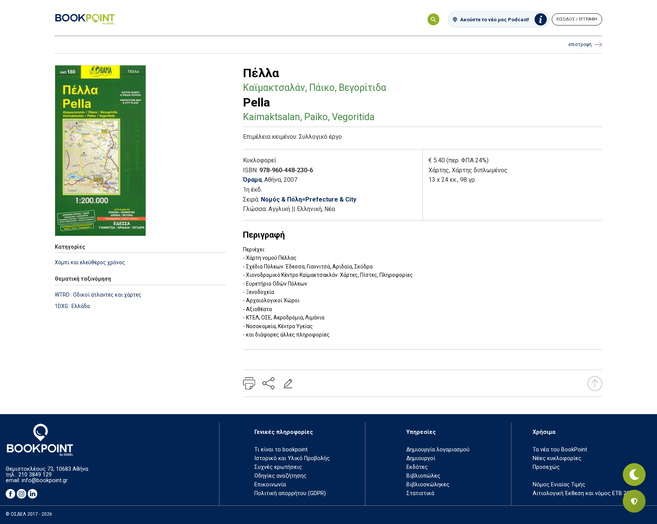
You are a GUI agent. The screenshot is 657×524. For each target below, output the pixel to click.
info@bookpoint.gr (45, 480)
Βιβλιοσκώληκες (427, 484)
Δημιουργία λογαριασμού (438, 449)
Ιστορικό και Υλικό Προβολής (292, 458)
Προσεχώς (546, 467)
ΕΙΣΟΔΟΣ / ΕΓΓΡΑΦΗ (577, 19)
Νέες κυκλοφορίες (557, 458)
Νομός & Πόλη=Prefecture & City (308, 199)
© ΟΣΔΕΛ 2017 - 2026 (29, 514)
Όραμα (252, 179)
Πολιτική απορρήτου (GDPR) (290, 493)
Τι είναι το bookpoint (281, 449)
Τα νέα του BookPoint (560, 449)
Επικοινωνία (270, 484)
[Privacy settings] (634, 501)
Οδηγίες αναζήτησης (280, 476)
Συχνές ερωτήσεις (278, 467)
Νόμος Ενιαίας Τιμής (559, 484)
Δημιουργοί (420, 458)
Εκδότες (417, 467)
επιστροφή (580, 44)
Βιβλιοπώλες (423, 476)
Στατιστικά (420, 493)
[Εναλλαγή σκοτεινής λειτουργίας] (634, 474)
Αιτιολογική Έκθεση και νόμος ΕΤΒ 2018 (584, 493)
